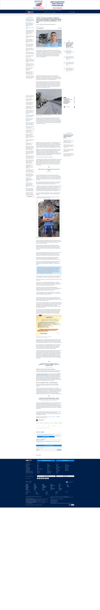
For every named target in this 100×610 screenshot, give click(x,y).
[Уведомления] (72, 12)
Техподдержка (28, 470)
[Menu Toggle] (26, 12)
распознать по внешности (51, 416)
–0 (60, 443)
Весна (38, 466)
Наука (48, 470)
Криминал (48, 465)
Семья (57, 472)
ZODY (54, 10)
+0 (58, 443)
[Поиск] (70, 12)
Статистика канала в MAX (29, 472)
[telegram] (38, 478)
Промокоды (59, 10)
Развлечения (58, 470)
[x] (46, 478)
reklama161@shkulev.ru (66, 496)
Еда (37, 470)
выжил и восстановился (48, 413)
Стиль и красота (67, 465)
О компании (27, 466)
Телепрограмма (40, 10)
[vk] (40, 478)
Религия (57, 471)
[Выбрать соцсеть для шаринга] (61, 28)
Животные (38, 471)
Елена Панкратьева (42, 419)
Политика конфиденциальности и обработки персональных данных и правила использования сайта (61, 503)
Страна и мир (67, 466)
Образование (49, 472)
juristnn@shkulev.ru (43, 502)
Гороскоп (47, 10)
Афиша (44, 10)
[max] (44, 478)
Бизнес (38, 465)
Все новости (30, 17)
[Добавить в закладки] (59, 28)
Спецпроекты (67, 470)
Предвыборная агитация (29, 471)
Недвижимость (28, 10)
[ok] (42, 478)
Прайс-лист (27, 465)
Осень (57, 465)
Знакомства (32, 10)
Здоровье (38, 472)
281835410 (39, 439)
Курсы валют (51, 10)
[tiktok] (48, 478)
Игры (56, 10)
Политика (57, 466)
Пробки (50, 12)
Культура (48, 466)
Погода (36, 10)
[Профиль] (74, 12)
